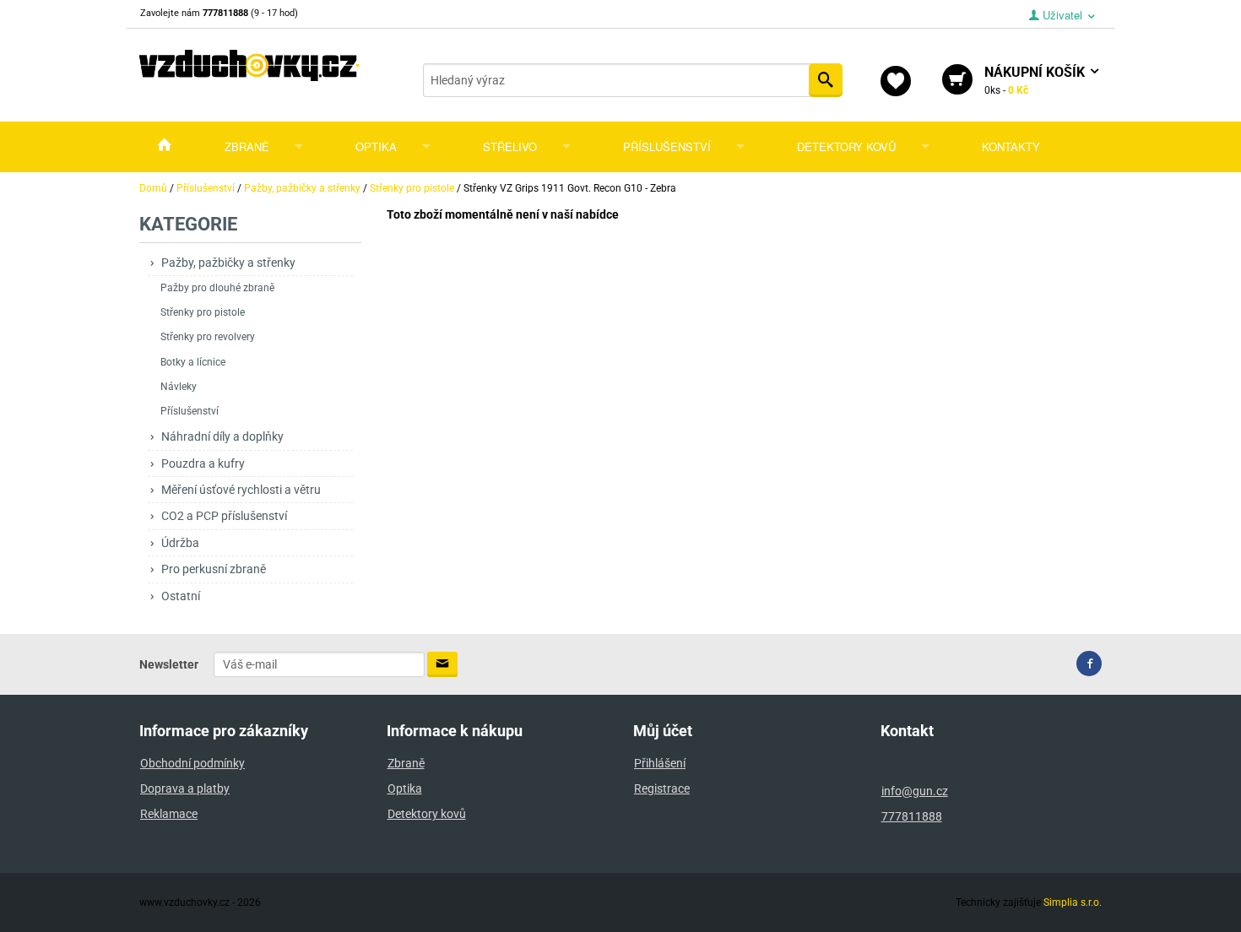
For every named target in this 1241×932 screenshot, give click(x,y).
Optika (376, 146)
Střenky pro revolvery (207, 337)
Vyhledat (826, 80)
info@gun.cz (914, 791)
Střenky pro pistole (202, 312)
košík (1036, 80)
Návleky (178, 387)
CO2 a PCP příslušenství (224, 516)
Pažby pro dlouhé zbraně (217, 288)
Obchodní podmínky (192, 763)
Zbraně (247, 146)
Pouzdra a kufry (203, 463)
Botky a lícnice (192, 362)
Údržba (180, 543)
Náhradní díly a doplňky (222, 436)
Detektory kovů (846, 146)
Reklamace (169, 814)
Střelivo (510, 146)
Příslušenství (667, 146)
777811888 (911, 816)
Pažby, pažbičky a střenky (228, 262)
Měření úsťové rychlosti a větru (241, 489)
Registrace (662, 788)
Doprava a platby (185, 788)
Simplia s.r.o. (1072, 902)
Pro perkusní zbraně (213, 569)
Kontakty (1011, 146)
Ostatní (180, 596)
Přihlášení (660, 763)
